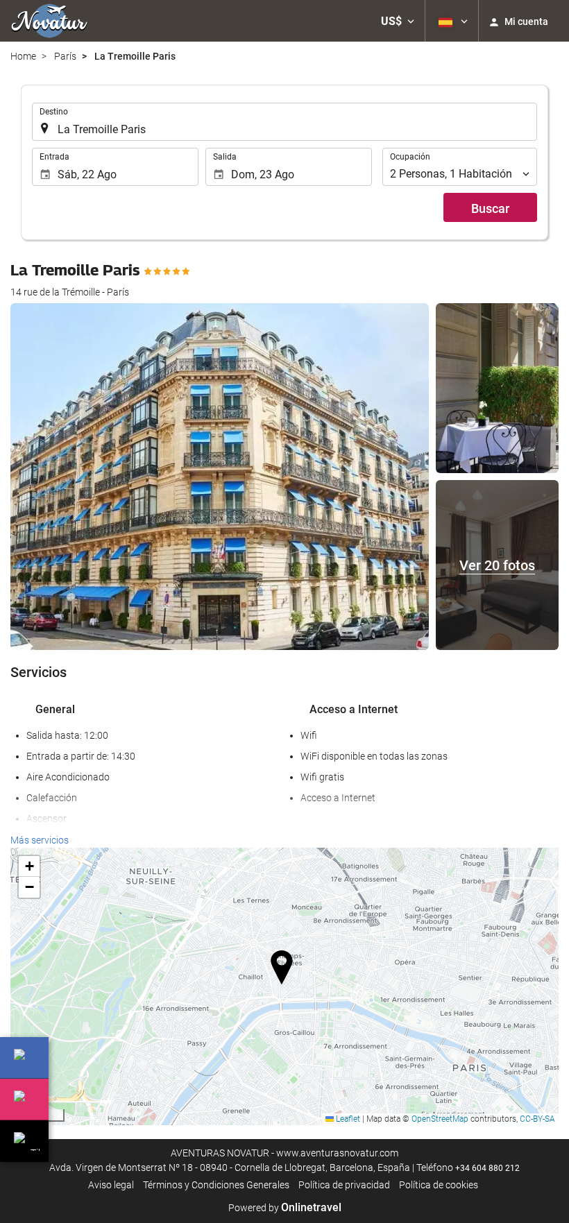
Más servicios (39, 840)
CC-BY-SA (537, 1119)
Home (23, 56)
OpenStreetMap (439, 1119)
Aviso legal (111, 1184)
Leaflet (347, 1119)
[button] (398, 21)
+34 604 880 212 (487, 1168)
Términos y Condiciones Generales (216, 1184)
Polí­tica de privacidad (344, 1184)
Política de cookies (438, 1184)
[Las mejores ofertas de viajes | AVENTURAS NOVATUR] (49, 21)
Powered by (284, 1207)
